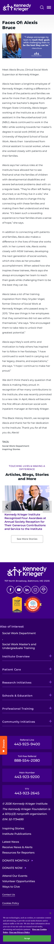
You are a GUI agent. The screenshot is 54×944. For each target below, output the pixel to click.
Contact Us (8, 894)
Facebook (10, 589)
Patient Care (11, 669)
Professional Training (18, 708)
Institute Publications (16, 834)
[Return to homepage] (17, 7)
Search (42, 7)
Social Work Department (19, 633)
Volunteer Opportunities (18, 881)
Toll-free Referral (27, 759)
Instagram (35, 589)
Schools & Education (17, 695)
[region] (27, 926)
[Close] (50, 913)
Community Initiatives (18, 721)
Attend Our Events (14, 876)
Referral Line (27, 742)
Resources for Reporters (18, 852)
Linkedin (27, 589)
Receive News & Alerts (17, 847)
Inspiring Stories (13, 828)
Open (49, 8)
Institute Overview (16, 656)
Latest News (10, 841)
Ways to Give (11, 886)
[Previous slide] (6, 507)
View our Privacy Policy (19, 932)
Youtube (18, 589)
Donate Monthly (15, 860)
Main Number (27, 775)
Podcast (43, 589)
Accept (27, 938)
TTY (27, 791)
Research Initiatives (16, 682)
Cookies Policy (10, 903)
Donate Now (12, 868)
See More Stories (27, 538)
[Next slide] (47, 507)
